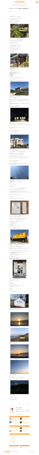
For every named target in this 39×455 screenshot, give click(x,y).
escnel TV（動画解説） (12, 442)
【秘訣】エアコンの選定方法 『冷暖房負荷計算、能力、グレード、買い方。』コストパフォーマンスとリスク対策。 (15, 428)
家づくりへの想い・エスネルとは (15, 11)
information (11, 443)
